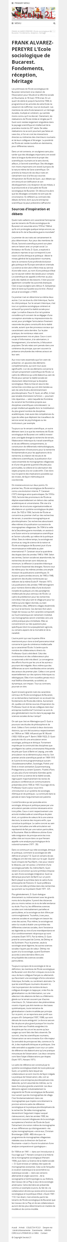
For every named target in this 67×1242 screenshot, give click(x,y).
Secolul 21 (27, 1237)
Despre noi (47, 1227)
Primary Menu (22, 3)
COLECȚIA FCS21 (33, 1227)
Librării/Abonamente (21, 1230)
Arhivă (21, 1227)
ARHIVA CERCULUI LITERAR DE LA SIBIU (31, 1231)
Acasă (14, 1227)
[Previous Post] (51, 31)
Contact (44, 1233)
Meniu (17, 23)
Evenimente (37, 1230)
